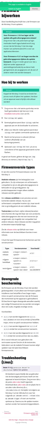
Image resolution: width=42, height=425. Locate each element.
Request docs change (26, 420)
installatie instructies (12, 114)
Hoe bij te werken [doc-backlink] (15, 82)
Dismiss (35, 9)
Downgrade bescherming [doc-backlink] (11, 281)
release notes (12, 229)
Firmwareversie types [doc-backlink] (18, 167)
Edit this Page (13, 420)
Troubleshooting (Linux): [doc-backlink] (14, 360)
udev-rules (16, 382)
